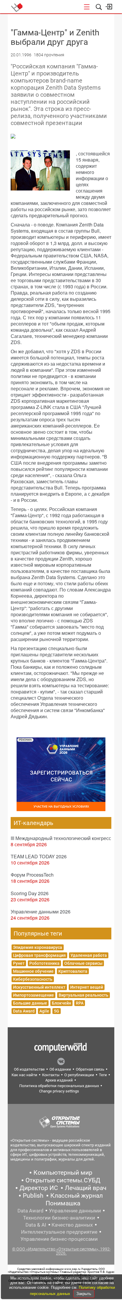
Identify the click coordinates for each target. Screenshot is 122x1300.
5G (56, 1011)
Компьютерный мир (62, 1172)
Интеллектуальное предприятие (59, 1232)
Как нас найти (24, 1075)
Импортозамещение (33, 995)
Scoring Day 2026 (30, 893)
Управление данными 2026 (40, 911)
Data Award (24, 1011)
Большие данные (30, 1003)
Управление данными (75, 1211)
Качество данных (72, 1225)
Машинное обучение (33, 971)
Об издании (60, 1069)
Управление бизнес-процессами (59, 1239)
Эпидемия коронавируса (37, 947)
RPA (80, 1003)
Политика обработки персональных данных (59, 1086)
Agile (44, 1011)
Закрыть (83, 1293)
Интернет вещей (86, 987)
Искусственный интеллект (39, 987)
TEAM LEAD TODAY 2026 (39, 856)
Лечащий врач (85, 1187)
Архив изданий (59, 1080)
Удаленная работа (88, 955)
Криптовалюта (72, 971)
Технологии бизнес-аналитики (59, 1218)
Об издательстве (29, 1069)
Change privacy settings (59, 1091)
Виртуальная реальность (83, 995)
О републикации (79, 1075)
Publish (33, 1195)
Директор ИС (39, 1187)
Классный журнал (76, 1195)
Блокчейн (61, 1003)
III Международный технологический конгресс (61, 838)
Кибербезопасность (32, 979)
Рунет (19, 963)
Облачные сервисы (83, 963)
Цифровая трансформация (39, 955)
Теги (103, 1075)
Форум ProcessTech (32, 874)
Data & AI (35, 1225)
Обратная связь (90, 1069)
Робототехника (44, 963)
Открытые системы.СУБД (62, 1180)
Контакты (51, 1075)
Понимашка (63, 1203)
